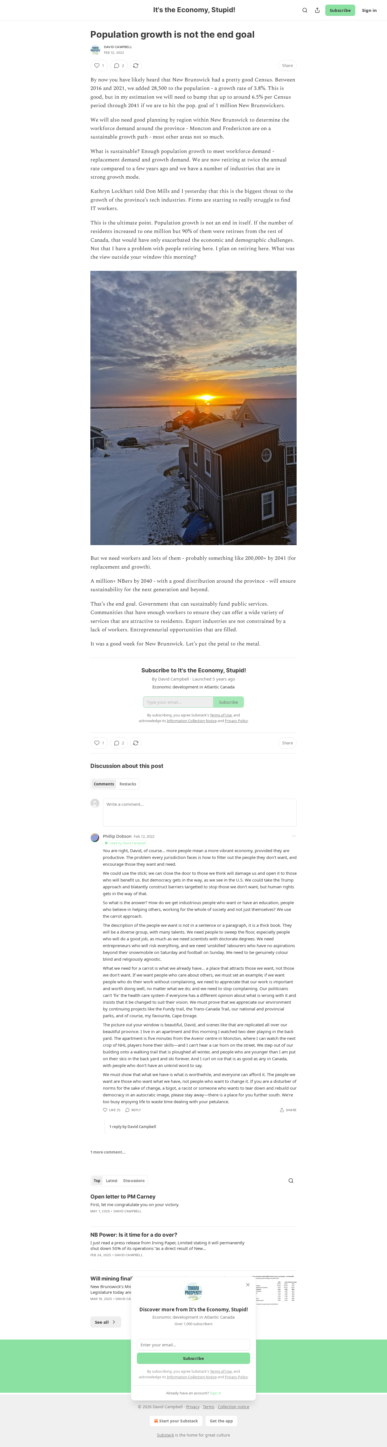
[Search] (305, 10)
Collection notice (233, 1406)
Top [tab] (97, 1180)
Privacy (192, 1406)
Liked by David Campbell (127, 843)
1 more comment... (108, 1152)
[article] (193, 1207)
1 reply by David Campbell (132, 1126)
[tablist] (114, 784)
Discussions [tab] (133, 1180)
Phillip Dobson (117, 836)
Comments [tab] (104, 784)
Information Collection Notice (192, 1376)
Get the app (221, 1421)
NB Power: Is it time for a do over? (133, 1235)
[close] (247, 1284)
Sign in (369, 10)
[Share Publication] (317, 10)
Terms (208, 1406)
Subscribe (340, 10)
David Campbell (118, 47)
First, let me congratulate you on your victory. (134, 1204)
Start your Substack (178, 1421)
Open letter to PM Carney (123, 1196)
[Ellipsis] (293, 836)
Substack (165, 1435)
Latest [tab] (112, 1180)
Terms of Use (221, 1371)
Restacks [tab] (128, 784)
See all (102, 1322)
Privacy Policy (236, 1376)
